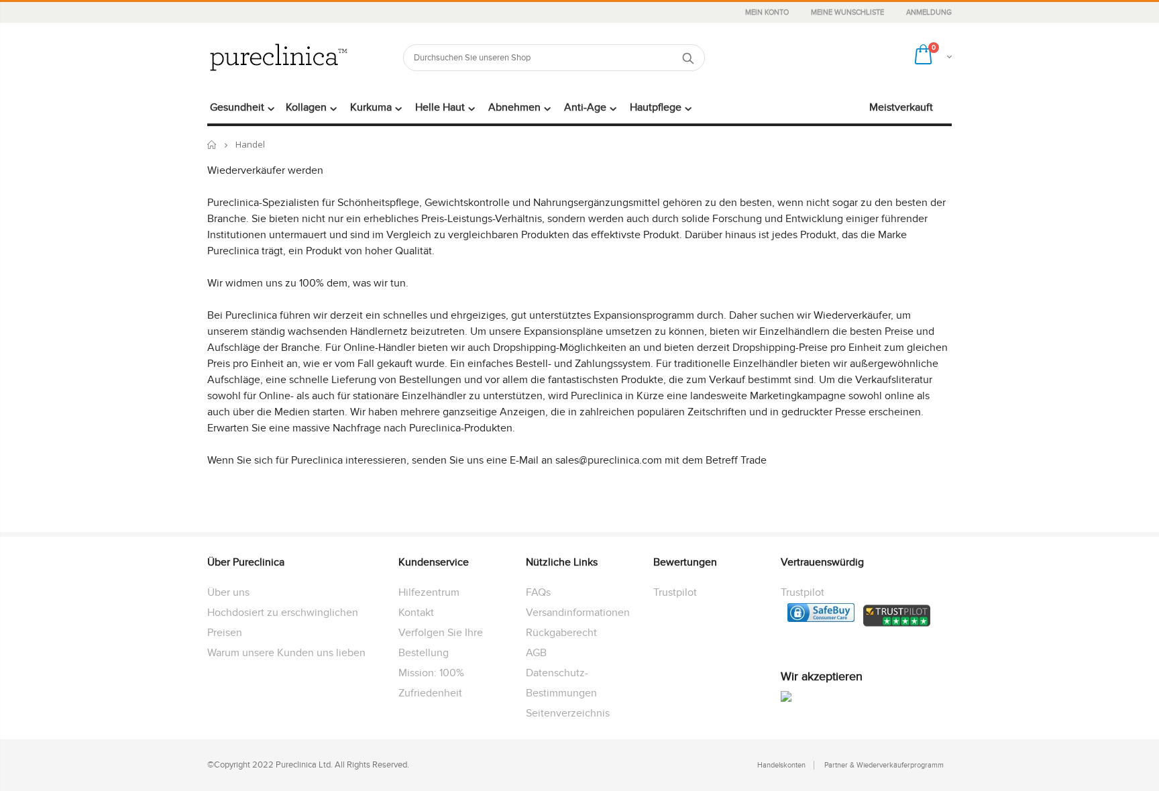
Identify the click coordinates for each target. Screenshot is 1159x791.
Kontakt (416, 612)
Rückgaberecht (561, 632)
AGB (536, 653)
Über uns (228, 592)
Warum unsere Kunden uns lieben (286, 653)
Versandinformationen (578, 612)
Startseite (212, 144)
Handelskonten (781, 765)
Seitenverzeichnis (568, 713)
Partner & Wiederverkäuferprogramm (884, 765)
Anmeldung (929, 12)
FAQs (538, 592)
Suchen (688, 57)
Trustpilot (675, 592)
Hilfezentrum (428, 592)
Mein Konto (768, 12)
